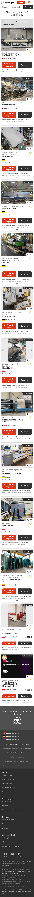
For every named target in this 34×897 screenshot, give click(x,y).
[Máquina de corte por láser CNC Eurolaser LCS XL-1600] (17, 456)
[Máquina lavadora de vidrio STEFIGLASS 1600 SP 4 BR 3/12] (17, 404)
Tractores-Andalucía (24, 766)
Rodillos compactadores (17, 757)
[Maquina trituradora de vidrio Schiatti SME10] (17, 89)
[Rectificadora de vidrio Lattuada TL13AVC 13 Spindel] (17, 244)
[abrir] (17, 74)
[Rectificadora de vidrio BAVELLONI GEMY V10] (17, 39)
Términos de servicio (23, 891)
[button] (32, 2)
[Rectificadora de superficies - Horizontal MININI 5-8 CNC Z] (17, 298)
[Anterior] (3, 39)
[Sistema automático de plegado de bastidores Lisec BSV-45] (17, 138)
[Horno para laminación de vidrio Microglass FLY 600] (17, 615)
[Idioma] (29, 2)
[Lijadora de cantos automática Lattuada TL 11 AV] (17, 192)
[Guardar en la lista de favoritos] (30, 53)
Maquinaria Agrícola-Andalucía (17, 752)
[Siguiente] (31, 39)
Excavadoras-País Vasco (10, 748)
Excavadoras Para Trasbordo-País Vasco (17, 761)
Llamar (25, 65)
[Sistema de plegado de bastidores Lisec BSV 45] (17, 350)
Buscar (29, 7)
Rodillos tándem (26, 748)
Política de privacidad (8, 891)
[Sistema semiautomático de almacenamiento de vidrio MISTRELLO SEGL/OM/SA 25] (17, 561)
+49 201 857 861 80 (12, 733)
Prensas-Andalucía (9, 766)
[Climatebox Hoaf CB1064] (17, 509)
